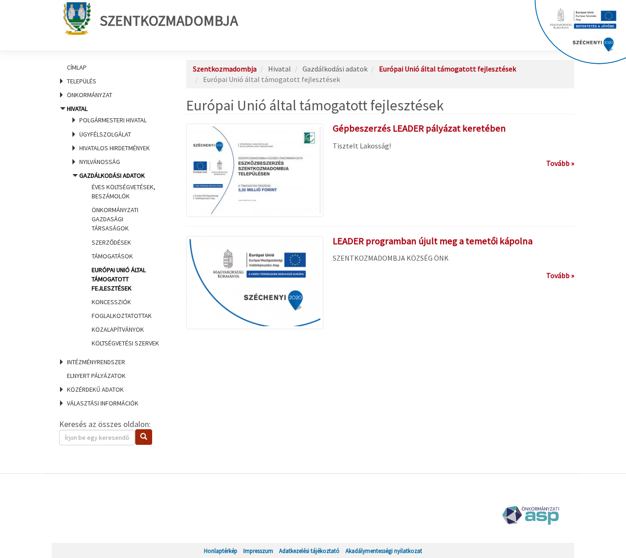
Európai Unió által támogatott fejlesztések (119, 279)
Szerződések (111, 242)
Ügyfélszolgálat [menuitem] (105, 134)
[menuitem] (111, 67)
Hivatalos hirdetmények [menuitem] (114, 148)
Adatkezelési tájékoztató (309, 550)
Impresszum (258, 550)
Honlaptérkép (220, 550)
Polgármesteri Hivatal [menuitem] (113, 120)
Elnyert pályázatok (96, 376)
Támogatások (112, 256)
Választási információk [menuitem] (102, 403)
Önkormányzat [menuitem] (89, 95)
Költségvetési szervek (125, 343)
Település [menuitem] (81, 81)
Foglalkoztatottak (122, 316)
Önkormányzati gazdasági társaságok (115, 219)
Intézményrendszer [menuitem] (96, 362)
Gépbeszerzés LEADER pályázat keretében (419, 128)
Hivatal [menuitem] (112, 225)
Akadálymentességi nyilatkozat (384, 550)
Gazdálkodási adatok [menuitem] (119, 259)
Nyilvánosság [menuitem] (99, 162)
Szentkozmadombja (169, 20)
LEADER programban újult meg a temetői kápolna (433, 241)
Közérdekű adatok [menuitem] (95, 389)
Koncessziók (111, 302)
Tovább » (560, 163)
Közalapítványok (118, 329)
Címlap (77, 67)
